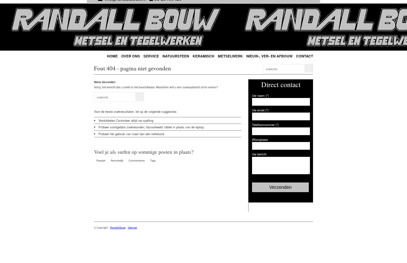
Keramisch (203, 56)
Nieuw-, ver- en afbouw (269, 56)
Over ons (130, 56)
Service (151, 56)
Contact (304, 56)
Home (112, 56)
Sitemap (132, 227)
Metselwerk (230, 56)
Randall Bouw (118, 227)
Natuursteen (176, 56)
